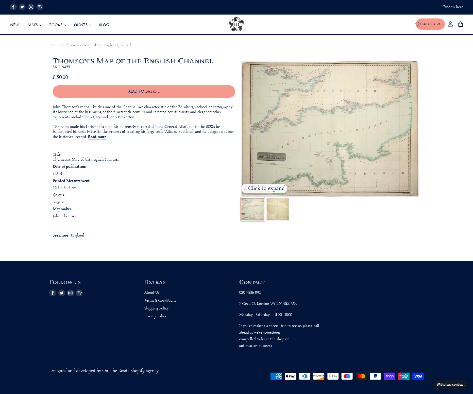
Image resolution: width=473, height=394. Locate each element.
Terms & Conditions (160, 300)
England (77, 235)
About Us (152, 292)
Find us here (453, 7)
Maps (33, 25)
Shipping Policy (156, 308)
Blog (104, 25)
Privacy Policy (155, 316)
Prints (81, 25)
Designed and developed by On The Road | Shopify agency (104, 371)
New (14, 25)
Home (54, 45)
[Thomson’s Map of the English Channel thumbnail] (253, 209)
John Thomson (65, 216)
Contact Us (430, 24)
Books (56, 25)
